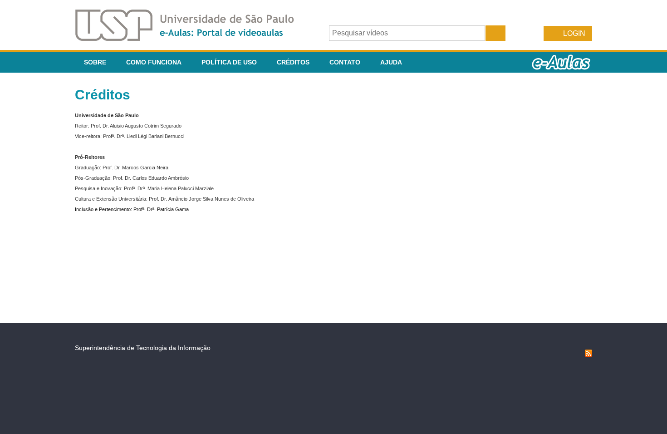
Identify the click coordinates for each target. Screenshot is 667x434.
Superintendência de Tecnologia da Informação (143, 347)
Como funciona (153, 62)
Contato (344, 62)
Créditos (293, 62)
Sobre (95, 62)
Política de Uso (229, 62)
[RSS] (588, 354)
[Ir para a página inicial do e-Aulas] (192, 38)
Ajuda (391, 62)
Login (574, 33)
